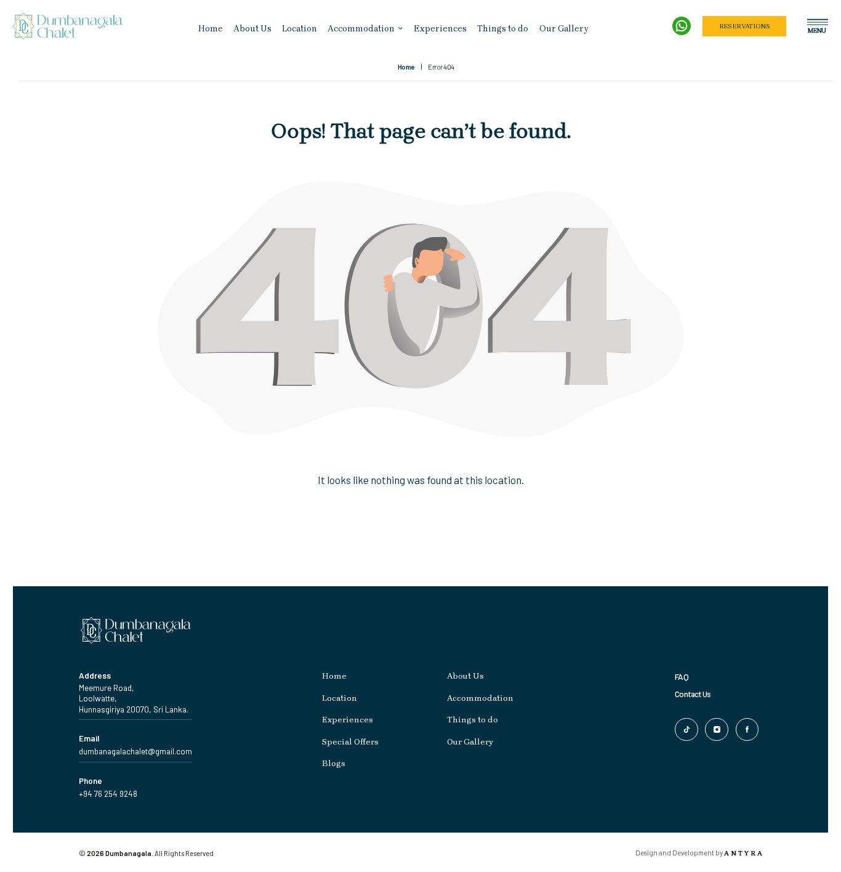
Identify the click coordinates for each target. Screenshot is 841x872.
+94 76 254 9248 (108, 793)
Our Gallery (564, 28)
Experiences (440, 28)
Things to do (502, 28)
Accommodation (361, 28)
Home (210, 28)
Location (299, 28)
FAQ (681, 676)
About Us (252, 28)
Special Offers (350, 741)
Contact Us (692, 693)
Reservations (744, 26)
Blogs (333, 763)
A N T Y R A (743, 853)
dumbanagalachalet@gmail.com (135, 751)
